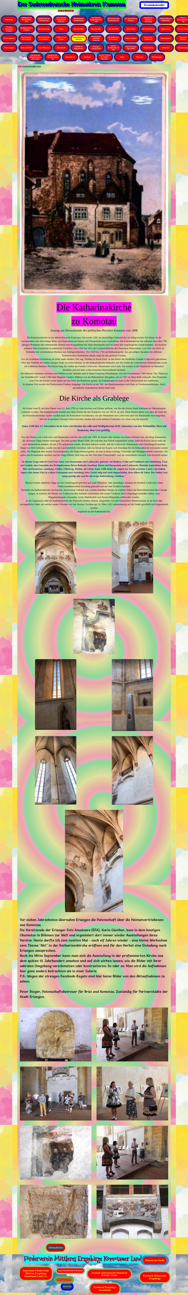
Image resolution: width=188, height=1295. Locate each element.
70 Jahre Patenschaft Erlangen (9, 29)
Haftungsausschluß (64, 1280)
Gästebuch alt (70, 57)
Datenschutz (67, 1286)
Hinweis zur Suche (154, 1260)
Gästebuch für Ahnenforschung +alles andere (35, 57)
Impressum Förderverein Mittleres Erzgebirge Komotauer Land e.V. (36, 1273)
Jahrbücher (165, 48)
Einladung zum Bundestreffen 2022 (26, 19)
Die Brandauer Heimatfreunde (79, 19)
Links (122, 57)
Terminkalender (154, 5)
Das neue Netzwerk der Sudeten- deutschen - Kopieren (104, 58)
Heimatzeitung (148, 48)
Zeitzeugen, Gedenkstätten (96, 48)
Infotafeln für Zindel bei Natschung (148, 19)
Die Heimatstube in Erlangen (26, 29)
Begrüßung (9, 20)
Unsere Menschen (44, 48)
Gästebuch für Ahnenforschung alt (52, 57)
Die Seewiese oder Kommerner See (113, 19)
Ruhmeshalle (61, 48)
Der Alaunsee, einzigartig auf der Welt (96, 19)
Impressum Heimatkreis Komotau (70, 1271)
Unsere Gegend (9, 48)
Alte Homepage (157, 57)
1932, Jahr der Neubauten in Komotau (61, 19)
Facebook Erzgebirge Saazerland (105, 1288)
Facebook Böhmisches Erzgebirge (154, 1277)
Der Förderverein (43, 29)
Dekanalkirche (56, 1247)
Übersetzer (139, 57)
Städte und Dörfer (26, 48)
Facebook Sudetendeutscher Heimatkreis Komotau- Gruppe (109, 1274)
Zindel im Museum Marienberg (165, 19)
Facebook (87, 57)
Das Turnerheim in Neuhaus (131, 19)
